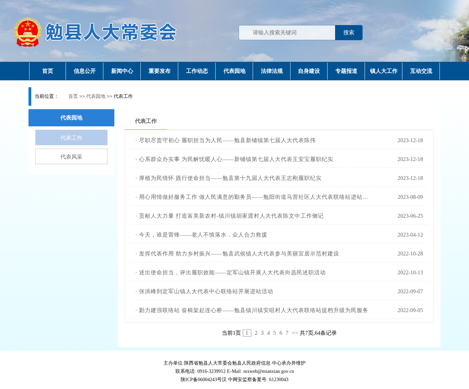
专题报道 (346, 71)
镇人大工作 (384, 71)
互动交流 (421, 71)
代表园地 (234, 71)
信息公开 (85, 71)
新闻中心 (122, 71)
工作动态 (197, 71)
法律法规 (272, 71)
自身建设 (309, 71)
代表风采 (71, 157)
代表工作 (71, 138)
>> (295, 333)
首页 (47, 71)
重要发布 (160, 71)
